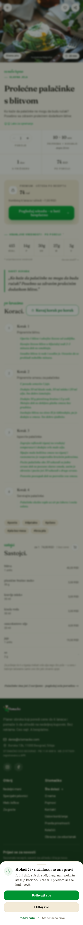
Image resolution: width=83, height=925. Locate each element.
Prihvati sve (41, 895)
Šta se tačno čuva (53, 917)
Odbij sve (41, 907)
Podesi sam (27, 918)
